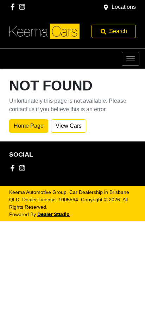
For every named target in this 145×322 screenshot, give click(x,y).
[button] (130, 59)
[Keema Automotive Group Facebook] (14, 7)
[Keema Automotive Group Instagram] (23, 7)
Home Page (29, 126)
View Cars (69, 126)
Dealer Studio (53, 214)
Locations (124, 7)
